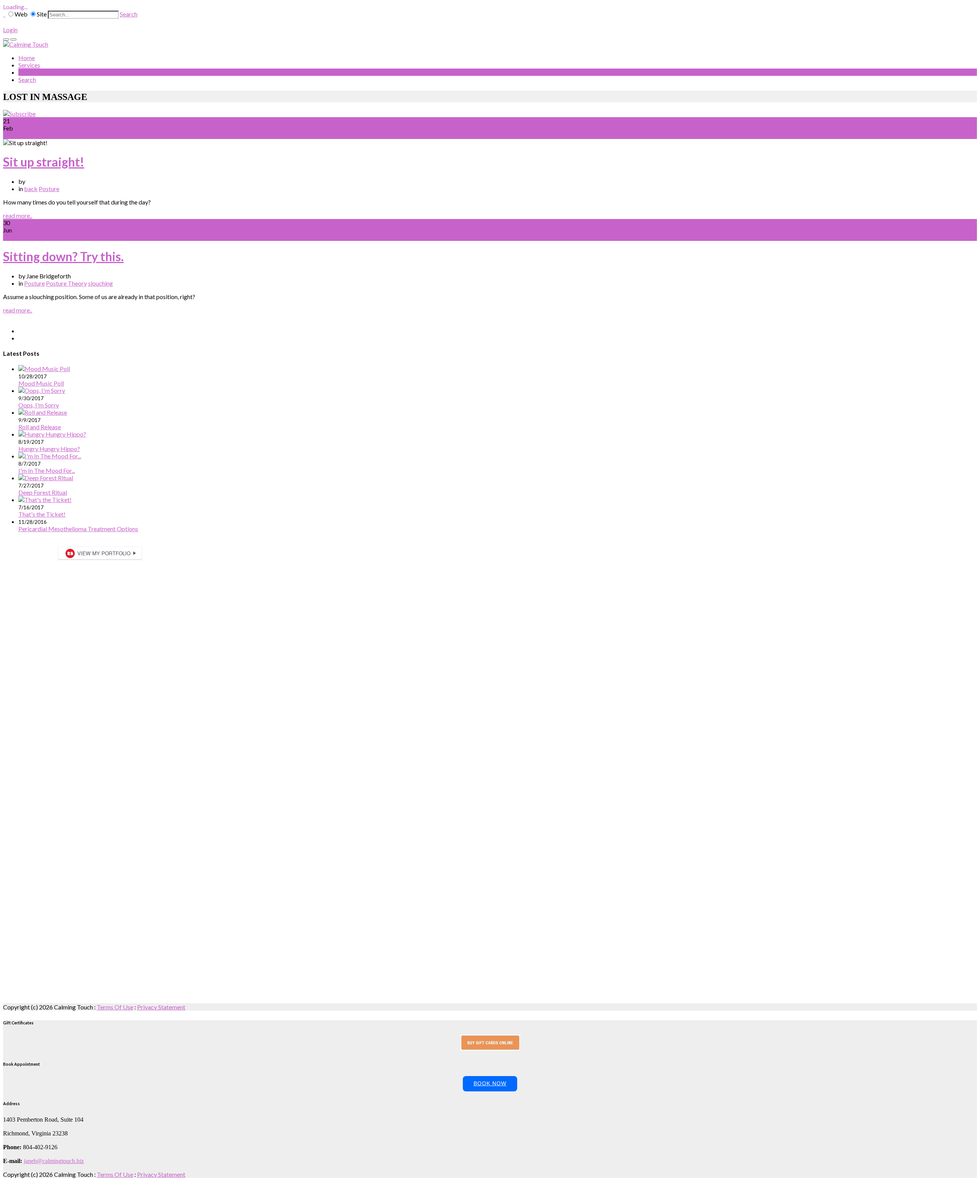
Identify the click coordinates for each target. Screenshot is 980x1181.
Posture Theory (66, 283)
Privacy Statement (161, 1007)
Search (128, 14)
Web (21, 14)
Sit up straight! (43, 161)
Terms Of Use (115, 1007)
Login (10, 29)
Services (29, 65)
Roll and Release (39, 426)
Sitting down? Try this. (63, 256)
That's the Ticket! (41, 514)
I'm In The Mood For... (46, 470)
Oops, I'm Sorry (38, 405)
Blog (24, 72)
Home (26, 57)
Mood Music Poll (41, 383)
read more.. (17, 215)
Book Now (490, 1083)
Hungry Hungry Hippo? (49, 448)
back (31, 188)
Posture (49, 188)
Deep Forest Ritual (42, 492)
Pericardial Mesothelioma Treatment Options (78, 528)
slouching (100, 283)
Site (42, 14)
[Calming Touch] (25, 44)
